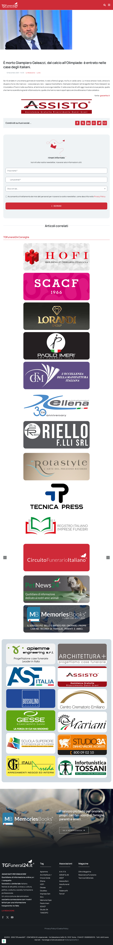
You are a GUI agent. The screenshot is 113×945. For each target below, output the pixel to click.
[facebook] (3, 917)
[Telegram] (99, 123)
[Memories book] (85, 819)
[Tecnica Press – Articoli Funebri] (56, 483)
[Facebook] (77, 123)
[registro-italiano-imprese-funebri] (56, 513)
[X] (83, 123)
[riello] (56, 422)
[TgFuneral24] (10, 3)
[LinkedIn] (88, 123)
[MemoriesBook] (28, 819)
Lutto (38, 73)
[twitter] (7, 917)
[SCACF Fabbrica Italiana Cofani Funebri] (56, 273)
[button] (5, 557)
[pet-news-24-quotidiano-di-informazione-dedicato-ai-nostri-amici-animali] (56, 576)
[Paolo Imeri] (56, 333)
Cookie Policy (62, 928)
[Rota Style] (56, 454)
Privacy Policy (99, 196)
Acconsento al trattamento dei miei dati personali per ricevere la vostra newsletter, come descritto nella (56, 196)
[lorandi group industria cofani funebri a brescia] (56, 303)
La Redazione (30, 73)
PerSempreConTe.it (71, 940)
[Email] (104, 123)
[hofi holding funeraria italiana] (56, 244)
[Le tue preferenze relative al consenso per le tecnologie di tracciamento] (4, 941)
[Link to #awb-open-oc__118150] (109, 5)
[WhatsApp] (93, 123)
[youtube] (12, 917)
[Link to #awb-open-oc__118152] (104, 5)
